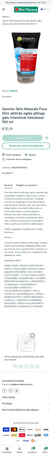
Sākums (5, 17)
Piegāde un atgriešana (26, 185)
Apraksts (8, 185)
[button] (47, 138)
